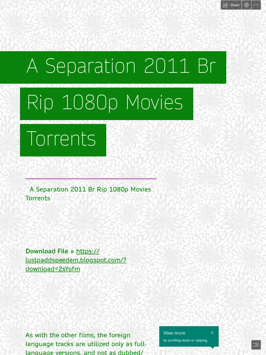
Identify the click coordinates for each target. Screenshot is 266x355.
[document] (133, 177)
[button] (231, 5)
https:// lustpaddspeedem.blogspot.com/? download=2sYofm (75, 260)
